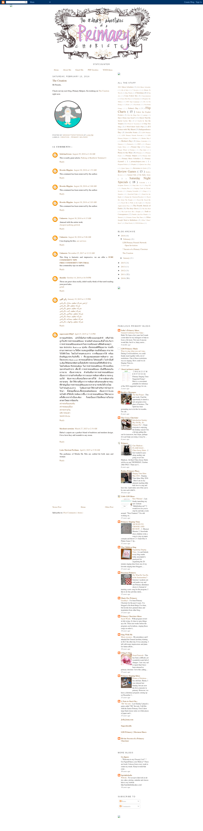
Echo (128, 104)
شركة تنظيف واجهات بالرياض (71, 321)
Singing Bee (126, 188)
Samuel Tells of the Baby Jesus (139, 175)
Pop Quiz (143, 150)
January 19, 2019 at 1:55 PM (79, 299)
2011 (123, 274)
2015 (123, 262)
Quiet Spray (125, 168)
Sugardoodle (126, 725)
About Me (67, 69)
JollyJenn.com (127, 719)
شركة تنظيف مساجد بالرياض (71, 319)
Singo (145, 191)
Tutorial (120, 217)
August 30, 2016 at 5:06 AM (79, 237)
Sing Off (148, 185)
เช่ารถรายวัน (65, 409)
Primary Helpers (79, 137)
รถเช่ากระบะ (65, 416)
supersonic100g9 (67, 333)
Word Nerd (128, 223)
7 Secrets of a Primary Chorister (135, 249)
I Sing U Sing (126, 652)
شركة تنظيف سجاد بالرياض (71, 316)
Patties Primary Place (130, 470)
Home (56, 69)
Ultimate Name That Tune (134, 217)
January (126, 258)
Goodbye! (125, 600)
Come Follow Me (131, 96)
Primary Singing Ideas (130, 675)
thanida (63, 277)
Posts (123, 801)
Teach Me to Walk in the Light (131, 203)
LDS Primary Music (129, 348)
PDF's (139, 144)
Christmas (140, 92)
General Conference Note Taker (132, 332)
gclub (62, 286)
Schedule (142, 182)
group (146, 115)
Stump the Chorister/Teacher (134, 197)
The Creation (104, 90)
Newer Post (56, 507)
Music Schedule (142, 141)
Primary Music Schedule (131, 158)
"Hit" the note (126, 703)
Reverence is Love (140, 168)
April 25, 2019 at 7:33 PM (85, 334)
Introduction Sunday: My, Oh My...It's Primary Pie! (139, 422)
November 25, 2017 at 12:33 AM (81, 253)
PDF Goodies (93, 69)
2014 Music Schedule (144, 87)
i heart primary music (130, 369)
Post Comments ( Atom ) (73, 512)
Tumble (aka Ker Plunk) (140, 214)
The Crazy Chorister (129, 417)
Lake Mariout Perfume (69, 449)
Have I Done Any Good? (127, 118)
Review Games (127, 171)
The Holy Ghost (132, 208)
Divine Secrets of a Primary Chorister (132, 739)
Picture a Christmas (139, 678)
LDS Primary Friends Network (132, 135)
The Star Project (138, 394)
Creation (65, 137)
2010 (123, 278)
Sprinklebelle (126, 775)
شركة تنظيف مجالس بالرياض (71, 313)
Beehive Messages (128, 392)
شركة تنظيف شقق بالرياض (71, 308)
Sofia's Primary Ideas (130, 330)
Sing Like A (137, 185)
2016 (123, 235)
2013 (123, 266)
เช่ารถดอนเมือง (66, 406)
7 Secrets (135, 90)
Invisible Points (132, 132)
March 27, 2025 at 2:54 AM (86, 428)
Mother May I (146, 138)
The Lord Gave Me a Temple (131, 211)
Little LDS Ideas (128, 496)
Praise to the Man (125, 152)
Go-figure (125, 756)
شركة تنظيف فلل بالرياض (70, 305)
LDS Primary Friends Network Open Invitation (135, 244)
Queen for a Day (145, 164)
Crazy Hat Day (126, 99)
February (127, 239)
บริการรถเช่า (65, 413)
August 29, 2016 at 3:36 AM (83, 154)
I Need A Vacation (133, 124)
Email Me (79, 69)
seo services (81, 240)
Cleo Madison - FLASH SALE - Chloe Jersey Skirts (139, 447)
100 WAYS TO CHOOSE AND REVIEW (138, 526)
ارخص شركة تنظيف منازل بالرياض (73, 303)
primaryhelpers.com (138, 161)
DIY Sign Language (133, 102)
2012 (123, 270)
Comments (125, 806)
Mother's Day (127, 141)
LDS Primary (146, 132)
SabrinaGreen (65, 153)
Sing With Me (126, 634)
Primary (139, 153)
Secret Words (126, 618)
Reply (62, 161)
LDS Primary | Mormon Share (134, 732)
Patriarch (130, 144)
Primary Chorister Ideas (131, 616)
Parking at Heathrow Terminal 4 (93, 157)
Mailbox (135, 138)
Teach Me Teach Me (144, 200)
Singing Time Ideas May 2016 (139, 474)
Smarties (121, 194)
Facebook (137, 104)
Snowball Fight (133, 194)
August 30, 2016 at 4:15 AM (79, 218)
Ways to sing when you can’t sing (133, 351)
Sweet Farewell (138, 655)
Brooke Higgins (66, 169)
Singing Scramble (133, 191)
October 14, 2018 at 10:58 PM (79, 277)
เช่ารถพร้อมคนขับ (67, 403)
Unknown (63, 218)
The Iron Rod (146, 208)
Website (124, 777)
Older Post (109, 507)
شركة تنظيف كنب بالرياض (70, 311)
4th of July (125, 90)
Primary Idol (147, 156)
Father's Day (134, 108)
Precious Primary (128, 572)
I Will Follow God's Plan (135, 126)
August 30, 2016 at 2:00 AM (85, 186)
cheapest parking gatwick (70, 224)
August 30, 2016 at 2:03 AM (85, 202)
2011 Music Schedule (125, 87)
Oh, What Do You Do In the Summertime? (140, 576)
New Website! (137, 498)
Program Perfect (123, 164)
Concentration (146, 96)
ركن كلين (63, 299)
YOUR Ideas (107, 69)
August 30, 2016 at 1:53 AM (85, 170)
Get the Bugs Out (134, 115)
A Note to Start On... (129, 701)
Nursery (120, 144)
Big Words (129, 93)
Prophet (134, 164)
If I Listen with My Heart (134, 128)
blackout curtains (67, 428)
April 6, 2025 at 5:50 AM (90, 450)
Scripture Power (123, 185)
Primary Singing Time (130, 521)
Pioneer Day (136, 147)
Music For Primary (129, 598)
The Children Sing (128, 547)
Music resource (126, 637)
